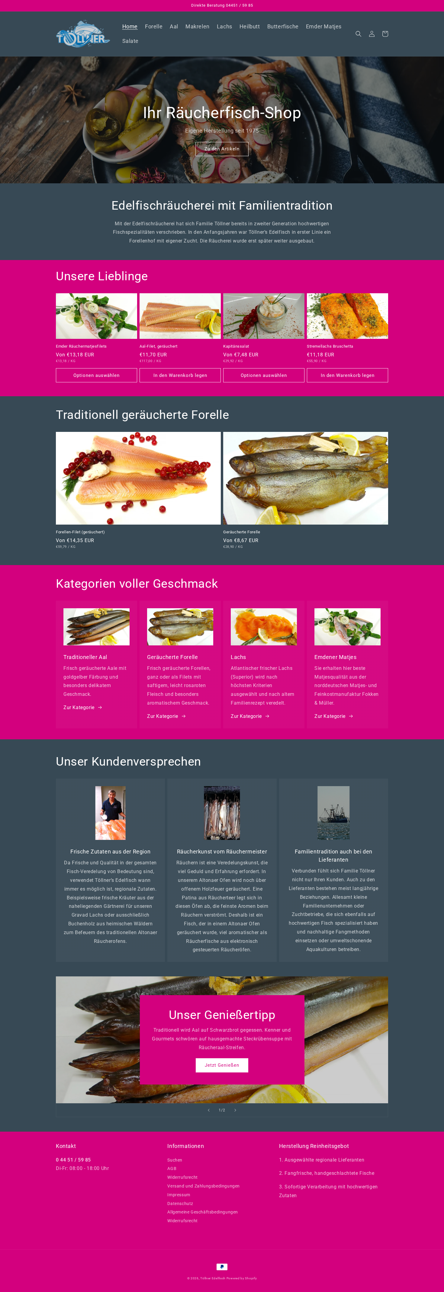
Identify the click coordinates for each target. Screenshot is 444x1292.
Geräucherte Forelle (241, 532)
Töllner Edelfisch (213, 1278)
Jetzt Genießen (222, 1065)
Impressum (178, 1194)
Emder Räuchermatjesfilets (81, 346)
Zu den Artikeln (222, 149)
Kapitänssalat (236, 346)
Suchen (174, 1160)
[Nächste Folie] (235, 1110)
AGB (171, 1168)
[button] (358, 33)
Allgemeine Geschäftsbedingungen (202, 1212)
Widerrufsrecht (182, 1177)
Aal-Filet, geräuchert (159, 346)
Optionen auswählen (96, 375)
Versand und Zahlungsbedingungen (203, 1186)
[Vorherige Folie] (208, 1110)
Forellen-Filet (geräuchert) (80, 532)
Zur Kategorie (79, 707)
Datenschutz (180, 1203)
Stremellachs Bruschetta (330, 346)
